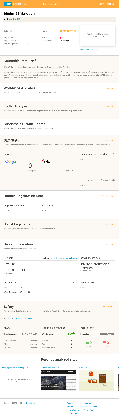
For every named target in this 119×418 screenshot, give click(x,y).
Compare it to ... (108, 88)
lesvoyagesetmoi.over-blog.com (15, 368)
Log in (101, 4)
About (69, 403)
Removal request (90, 407)
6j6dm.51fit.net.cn (18, 19)
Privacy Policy (89, 410)
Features (87, 403)
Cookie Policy (72, 413)
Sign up (110, 4)
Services (70, 407)
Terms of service (73, 410)
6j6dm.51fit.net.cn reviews (22, 318)
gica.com (83, 368)
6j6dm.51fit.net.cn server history (64, 258)
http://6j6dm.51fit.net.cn (89, 50)
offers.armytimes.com (50, 368)
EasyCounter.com (29, 403)
